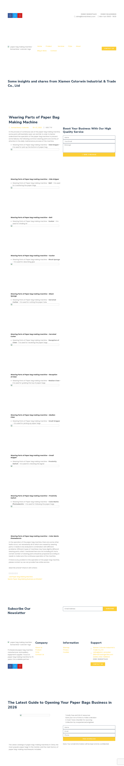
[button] (9, 573)
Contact (53, 51)
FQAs (70, 46)
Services (61, 46)
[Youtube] (19, 666)
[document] (62, 726)
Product (49, 46)
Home (39, 46)
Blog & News (42, 51)
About (78, 46)
